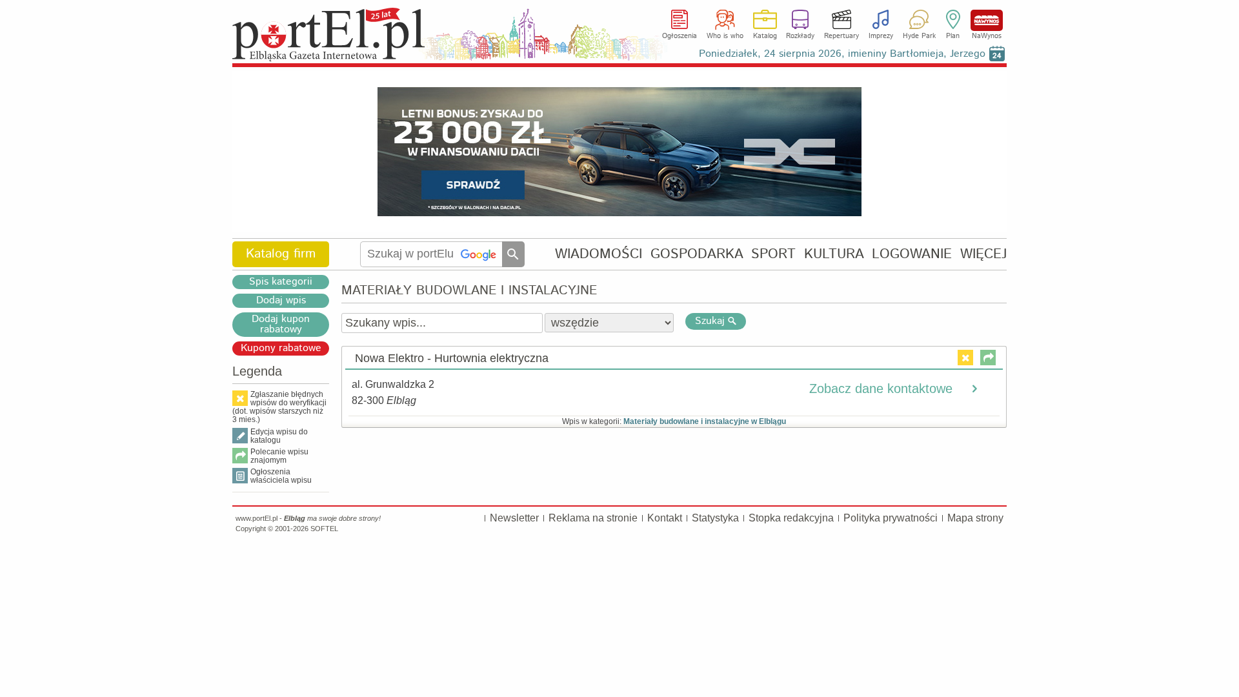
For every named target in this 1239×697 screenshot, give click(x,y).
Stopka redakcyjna (791, 517)
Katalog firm (281, 254)
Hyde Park (919, 36)
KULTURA (834, 254)
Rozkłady (800, 36)
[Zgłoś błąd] (965, 357)
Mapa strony (975, 517)
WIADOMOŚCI (598, 254)
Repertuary (841, 36)
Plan (953, 36)
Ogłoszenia (679, 36)
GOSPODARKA (696, 254)
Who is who (725, 36)
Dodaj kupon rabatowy (281, 324)
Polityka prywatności (890, 517)
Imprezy (881, 36)
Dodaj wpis (281, 301)
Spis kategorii (280, 282)
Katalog (765, 36)
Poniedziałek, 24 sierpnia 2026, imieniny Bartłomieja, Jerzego (842, 53)
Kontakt (664, 517)
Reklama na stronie (593, 517)
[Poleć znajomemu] (988, 357)
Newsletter (514, 517)
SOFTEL (324, 528)
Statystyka (715, 517)
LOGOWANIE (912, 254)
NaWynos (987, 20)
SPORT (773, 254)
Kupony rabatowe (281, 348)
